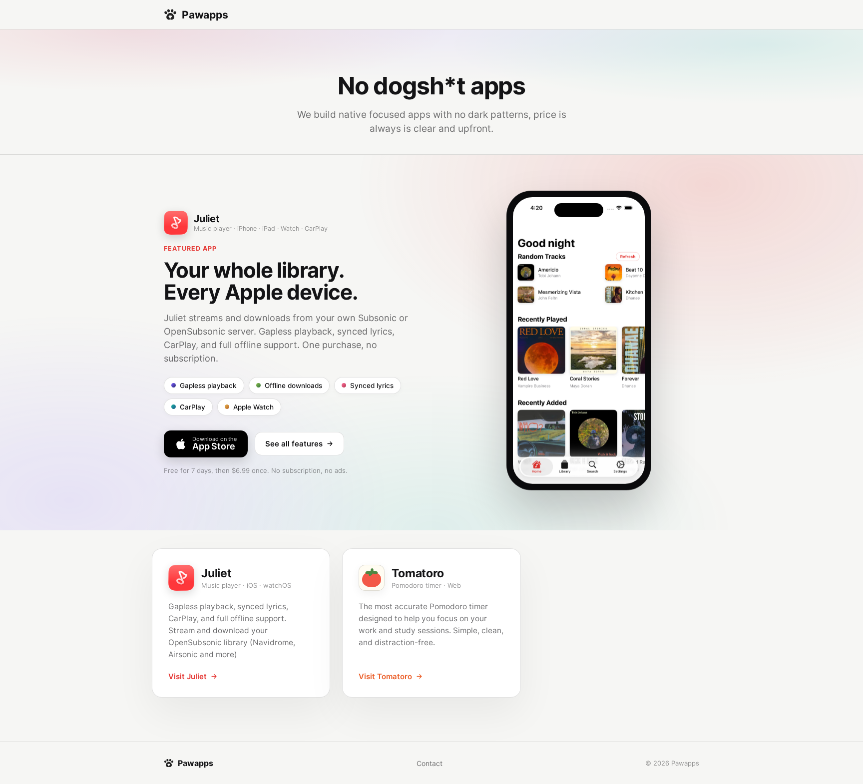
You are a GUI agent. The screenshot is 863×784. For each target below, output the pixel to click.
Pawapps (205, 14)
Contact (429, 763)
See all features (294, 443)
